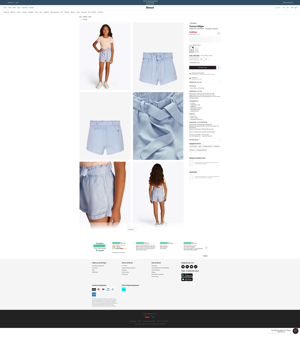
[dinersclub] (113, 289)
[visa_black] (94, 289)
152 (196, 59)
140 (191, 59)
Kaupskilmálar (133, 321)
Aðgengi (139, 321)
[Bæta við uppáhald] (218, 67)
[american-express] (94, 294)
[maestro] (103, 289)
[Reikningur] (284, 7)
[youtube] (191, 266)
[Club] (288, 7)
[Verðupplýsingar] (218, 33)
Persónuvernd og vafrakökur (149, 321)
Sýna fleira (130, 229)
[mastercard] (99, 289)
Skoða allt (205, 255)
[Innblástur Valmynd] (104, 12)
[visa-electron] (108, 289)
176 (206, 59)
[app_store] (187, 279)
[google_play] (187, 275)
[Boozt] (150, 7)
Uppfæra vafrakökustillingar (162, 321)
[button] (105, 56)
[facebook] (183, 266)
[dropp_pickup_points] (124, 289)
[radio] (191, 50)
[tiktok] (195, 266)
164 (201, 59)
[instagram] (187, 266)
